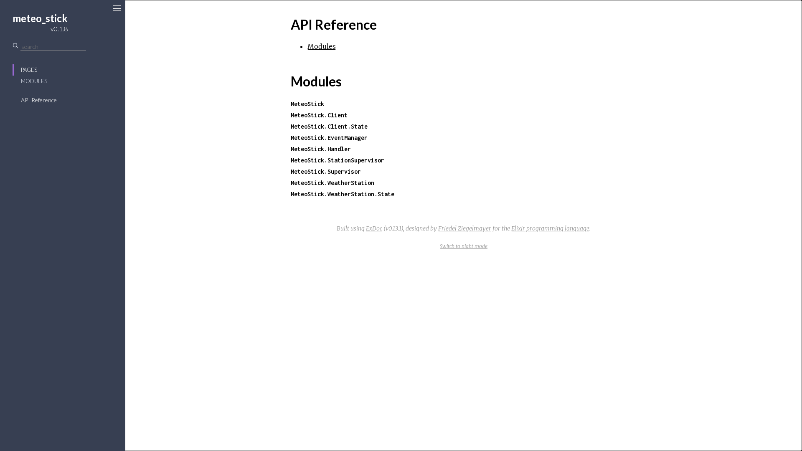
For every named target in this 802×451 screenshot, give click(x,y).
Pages (29, 69)
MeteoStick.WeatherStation (332, 182)
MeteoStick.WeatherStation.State (342, 194)
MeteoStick (307, 103)
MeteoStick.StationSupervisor (337, 160)
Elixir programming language (550, 228)
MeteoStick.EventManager (329, 137)
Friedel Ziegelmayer (464, 228)
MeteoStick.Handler (321, 148)
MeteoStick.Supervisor (326, 171)
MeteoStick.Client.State (329, 126)
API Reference (39, 100)
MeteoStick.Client (319, 115)
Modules (34, 81)
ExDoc (374, 228)
